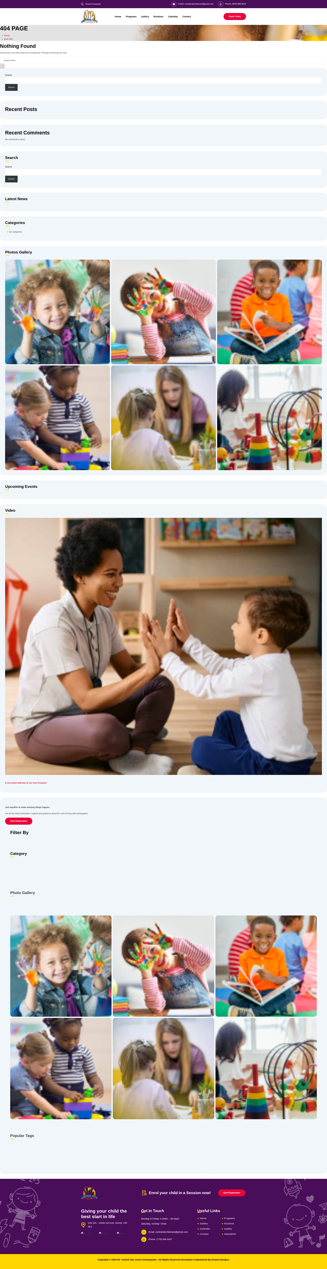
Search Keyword (93, 4)
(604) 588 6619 (239, 4)
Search (8, 75)
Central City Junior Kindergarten (139, 1259)
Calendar (173, 16)
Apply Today (235, 16)
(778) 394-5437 (164, 1239)
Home (118, 16)
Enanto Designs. (221, 1259)
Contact (186, 16)
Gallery (145, 16)
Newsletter (230, 1234)
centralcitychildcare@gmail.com (199, 4)
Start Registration (18, 821)
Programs (131, 16)
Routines (158, 16)
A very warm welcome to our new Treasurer (26, 783)
